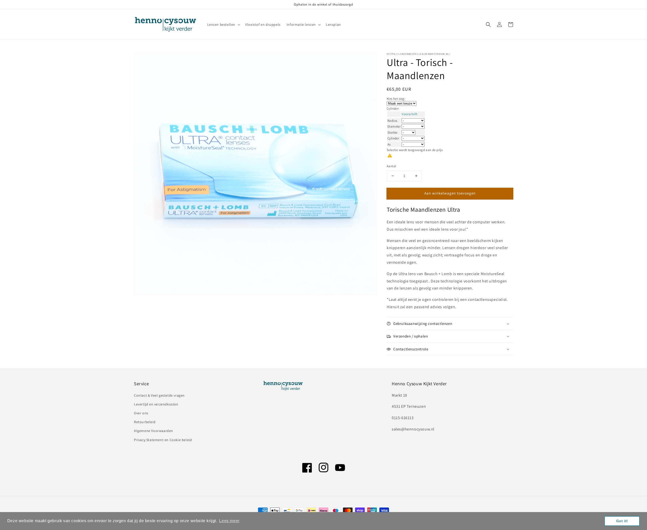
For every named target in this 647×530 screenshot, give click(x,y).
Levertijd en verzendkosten (156, 404)
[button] (488, 24)
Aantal (391, 166)
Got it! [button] (622, 521)
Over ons (141, 413)
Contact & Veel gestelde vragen (159, 395)
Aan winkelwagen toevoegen (450, 193)
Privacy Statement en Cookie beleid (163, 440)
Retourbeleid (144, 422)
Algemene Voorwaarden (153, 430)
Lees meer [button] (229, 521)
